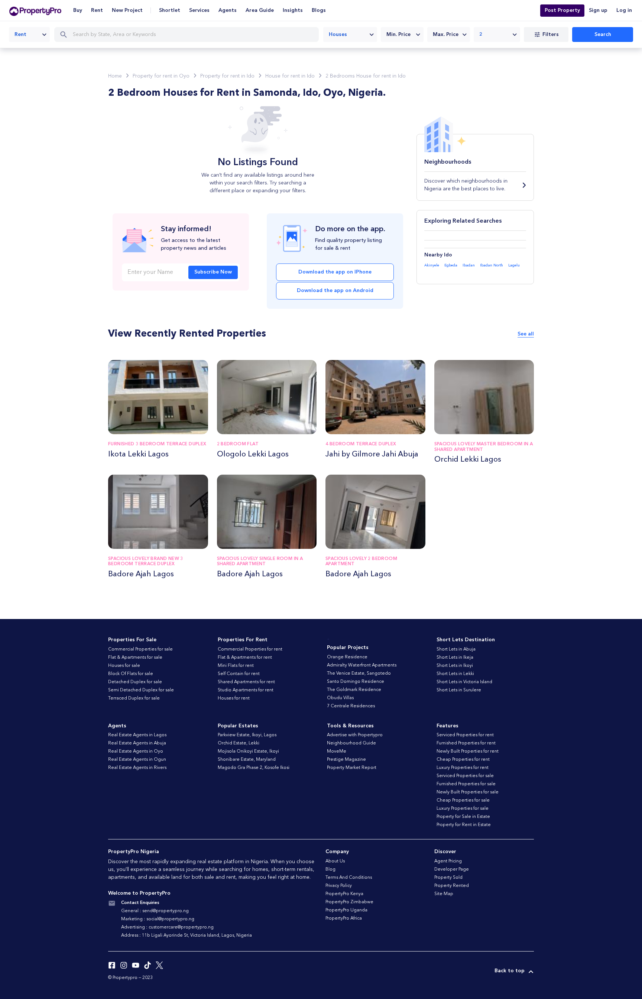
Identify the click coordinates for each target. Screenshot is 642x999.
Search (602, 34)
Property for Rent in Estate (464, 825)
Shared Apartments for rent (246, 682)
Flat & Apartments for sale (135, 657)
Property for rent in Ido (227, 76)
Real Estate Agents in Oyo (135, 751)
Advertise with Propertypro (355, 735)
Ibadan (469, 265)
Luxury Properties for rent (463, 768)
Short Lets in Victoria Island (464, 682)
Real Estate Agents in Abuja (137, 743)
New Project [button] (127, 10)
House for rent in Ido (290, 76)
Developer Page (451, 869)
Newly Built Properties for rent (468, 751)
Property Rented (451, 886)
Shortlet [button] (169, 10)
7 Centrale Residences (351, 706)
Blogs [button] (319, 10)
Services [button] (199, 10)
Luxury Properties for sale (463, 808)
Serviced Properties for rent (465, 735)
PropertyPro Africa (343, 918)
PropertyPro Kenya (344, 894)
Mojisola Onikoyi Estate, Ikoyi (248, 751)
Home (115, 76)
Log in (624, 10)
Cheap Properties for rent (463, 759)
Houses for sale (124, 666)
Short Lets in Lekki (455, 674)
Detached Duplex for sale (135, 682)
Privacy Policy (338, 886)
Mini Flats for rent (236, 666)
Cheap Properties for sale (463, 800)
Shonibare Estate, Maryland (247, 759)
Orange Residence (347, 657)
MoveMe (336, 751)
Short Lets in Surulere (459, 690)
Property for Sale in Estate (463, 817)
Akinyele (431, 265)
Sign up (598, 10)
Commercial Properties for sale (140, 649)
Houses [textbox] (338, 34)
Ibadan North (491, 265)
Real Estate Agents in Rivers (137, 768)
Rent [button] (97, 10)
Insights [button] (293, 10)
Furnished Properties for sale (466, 784)
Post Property (562, 10)
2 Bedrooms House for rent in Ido (365, 76)
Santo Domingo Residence (355, 681)
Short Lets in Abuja (456, 649)
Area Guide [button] (260, 10)
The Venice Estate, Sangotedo (359, 673)
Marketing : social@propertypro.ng (157, 919)
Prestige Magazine (346, 759)
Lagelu (514, 265)
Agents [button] (227, 10)
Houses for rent (234, 698)
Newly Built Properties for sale (468, 792)
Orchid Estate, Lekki (238, 743)
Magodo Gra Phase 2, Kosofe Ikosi (253, 768)
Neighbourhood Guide (351, 743)
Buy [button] (77, 10)
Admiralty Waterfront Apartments (361, 665)
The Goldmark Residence (354, 690)
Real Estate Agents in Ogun (137, 759)
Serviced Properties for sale (465, 776)
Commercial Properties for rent (250, 649)
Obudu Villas (340, 698)
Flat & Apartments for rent (245, 657)
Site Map (443, 894)
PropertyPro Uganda (346, 910)
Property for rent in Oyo (161, 76)
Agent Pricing (448, 861)
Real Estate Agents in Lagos (137, 735)
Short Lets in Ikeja (455, 657)
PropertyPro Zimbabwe (349, 902)
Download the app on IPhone (335, 272)
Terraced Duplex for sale (134, 698)
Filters (550, 34)
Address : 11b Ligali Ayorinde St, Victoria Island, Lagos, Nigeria (186, 935)
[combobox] (29, 34)
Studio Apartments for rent (245, 690)
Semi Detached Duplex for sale (141, 690)
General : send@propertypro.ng (155, 911)
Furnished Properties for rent (466, 743)
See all (526, 334)
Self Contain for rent (239, 674)
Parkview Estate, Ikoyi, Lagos (247, 735)
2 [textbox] (481, 34)
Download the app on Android (335, 290)
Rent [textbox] (20, 34)
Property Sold (448, 877)
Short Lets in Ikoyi (455, 666)
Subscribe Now (213, 272)
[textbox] (402, 34)
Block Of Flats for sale (130, 674)
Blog (330, 869)
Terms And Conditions (348, 877)
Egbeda (450, 265)
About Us (335, 861)
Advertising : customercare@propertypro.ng (167, 927)
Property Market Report (351, 768)
